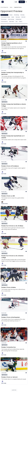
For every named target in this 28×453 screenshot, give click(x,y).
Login (16, 1)
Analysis (10, 14)
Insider (12, 17)
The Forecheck (3, 19)
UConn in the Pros (4, 21)
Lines (16, 21)
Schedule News (18, 19)
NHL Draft (23, 17)
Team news (18, 17)
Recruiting (22, 14)
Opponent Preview (4, 14)
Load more (14, 390)
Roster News (11, 21)
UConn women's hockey (5, 17)
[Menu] (26, 2)
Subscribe (22, 1)
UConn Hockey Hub (4, 7)
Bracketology (16, 14)
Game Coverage (11, 19)
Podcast (20, 21)
